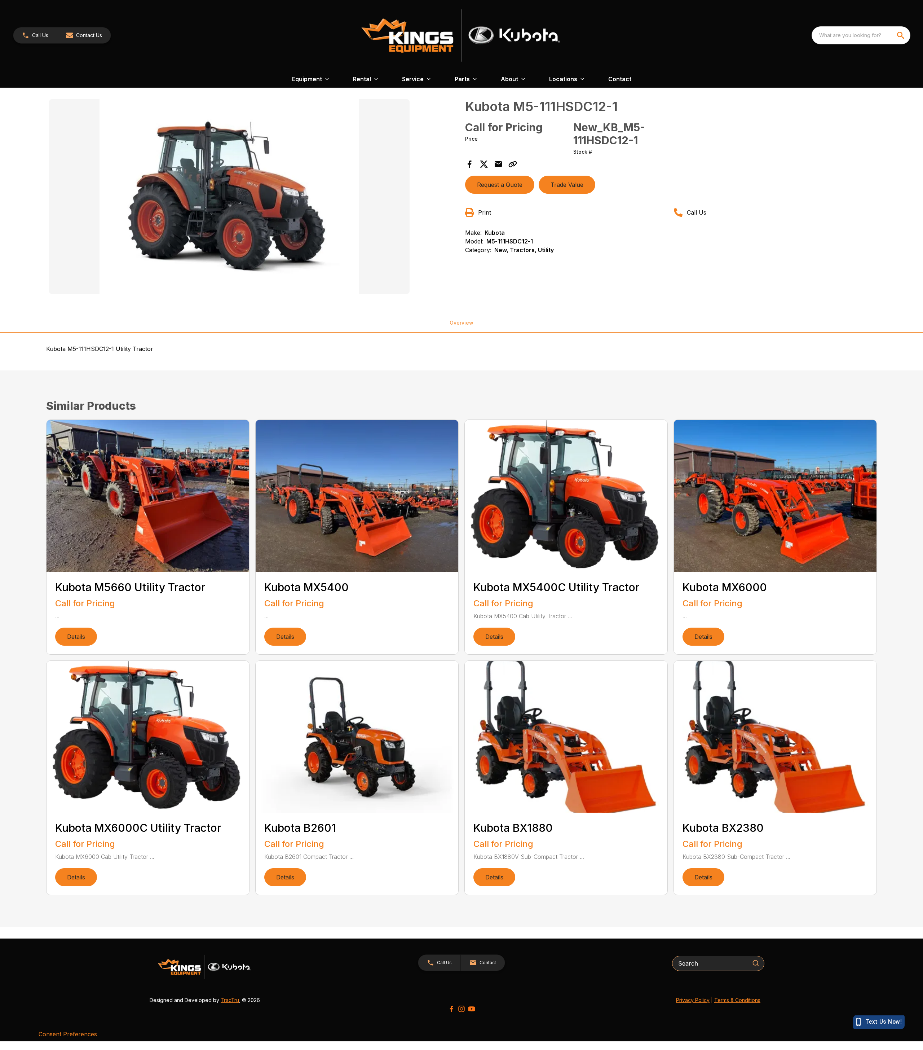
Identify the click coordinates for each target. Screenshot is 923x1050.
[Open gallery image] (229, 196)
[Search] (755, 963)
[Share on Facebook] (469, 164)
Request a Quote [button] (499, 184)
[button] (35, 35)
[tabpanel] (253, 197)
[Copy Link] (512, 164)
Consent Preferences (68, 1034)
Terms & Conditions (737, 1000)
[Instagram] (461, 1008)
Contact (619, 79)
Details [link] (76, 636)
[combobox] (861, 35)
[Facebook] (451, 1008)
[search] (901, 35)
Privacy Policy (693, 1000)
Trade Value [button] (567, 184)
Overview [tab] (461, 323)
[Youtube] (471, 1008)
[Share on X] (484, 164)
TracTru (230, 1000)
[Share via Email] (498, 164)
